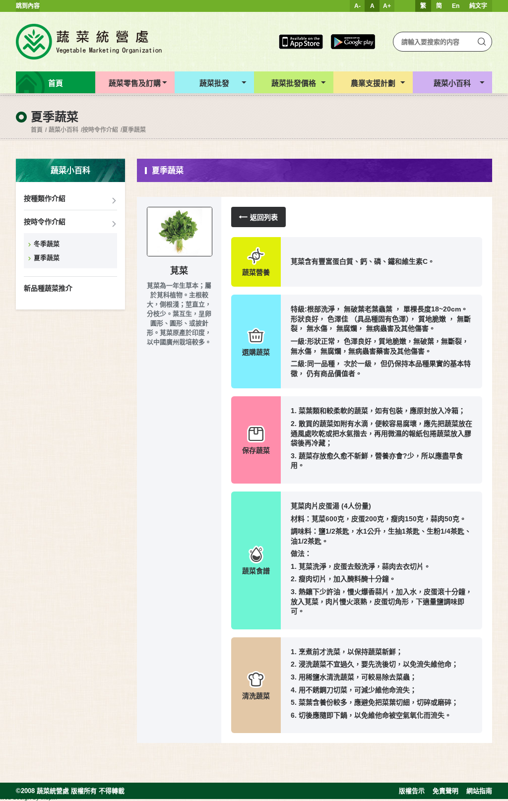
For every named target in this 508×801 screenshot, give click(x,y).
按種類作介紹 (44, 198)
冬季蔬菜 (47, 243)
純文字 (478, 5)
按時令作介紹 (100, 130)
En (455, 5)
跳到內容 (28, 5)
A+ (387, 5)
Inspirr (49, 797)
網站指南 (479, 791)
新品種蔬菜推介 (48, 288)
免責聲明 (445, 791)
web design (15, 797)
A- (357, 5)
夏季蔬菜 (134, 130)
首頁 (37, 130)
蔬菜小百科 (63, 130)
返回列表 (264, 217)
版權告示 (412, 791)
